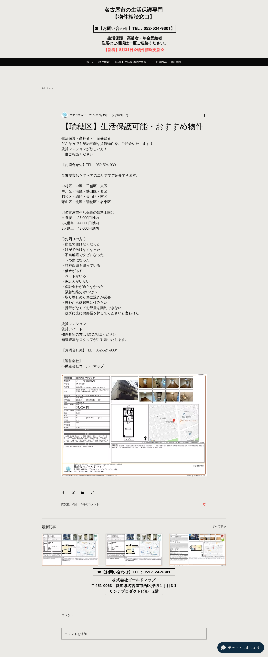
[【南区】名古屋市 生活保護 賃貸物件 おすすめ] (134, 550)
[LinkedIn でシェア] (82, 492)
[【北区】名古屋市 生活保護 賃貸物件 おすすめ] (197, 550)
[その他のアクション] (204, 115)
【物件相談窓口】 (133, 17)
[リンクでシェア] (92, 492)
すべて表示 (219, 526)
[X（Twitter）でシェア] (73, 492)
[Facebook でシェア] (63, 492)
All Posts (47, 88)
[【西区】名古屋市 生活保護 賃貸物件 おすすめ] (70, 550)
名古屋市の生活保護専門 (133, 10)
